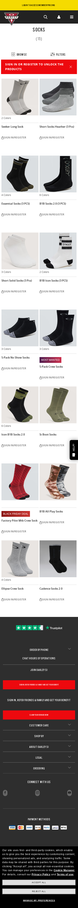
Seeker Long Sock (12, 126)
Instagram (37, 793)
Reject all (39, 891)
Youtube (69, 793)
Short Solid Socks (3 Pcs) (16, 280)
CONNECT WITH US (39, 782)
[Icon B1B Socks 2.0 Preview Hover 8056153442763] (20, 404)
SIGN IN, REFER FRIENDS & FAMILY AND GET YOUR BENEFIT (39, 685)
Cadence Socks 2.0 (51, 588)
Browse (21, 54)
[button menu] (71, 17)
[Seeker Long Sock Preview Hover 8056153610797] (20, 97)
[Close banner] (71, 67)
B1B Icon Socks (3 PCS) (54, 280)
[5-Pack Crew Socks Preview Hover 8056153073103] (58, 328)
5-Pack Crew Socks (51, 366)
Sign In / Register (58, 17)
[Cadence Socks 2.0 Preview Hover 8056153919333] (58, 558)
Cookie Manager (64, 870)
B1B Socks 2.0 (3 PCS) (53, 203)
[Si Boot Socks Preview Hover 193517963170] (58, 404)
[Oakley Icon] (12, 17)
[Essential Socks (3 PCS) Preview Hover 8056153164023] (20, 174)
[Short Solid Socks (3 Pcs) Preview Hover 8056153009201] (20, 251)
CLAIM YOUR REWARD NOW (39, 715)
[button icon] (45, 17)
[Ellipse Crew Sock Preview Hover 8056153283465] (20, 558)
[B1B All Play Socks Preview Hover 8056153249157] (58, 481)
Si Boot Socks (48, 434)
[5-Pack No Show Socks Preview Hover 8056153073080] (20, 328)
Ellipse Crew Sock (12, 588)
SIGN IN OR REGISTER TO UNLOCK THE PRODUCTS (34, 66)
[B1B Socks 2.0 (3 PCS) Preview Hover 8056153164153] (58, 174)
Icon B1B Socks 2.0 (13, 434)
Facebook (5, 793)
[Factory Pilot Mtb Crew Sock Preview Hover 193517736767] (20, 481)
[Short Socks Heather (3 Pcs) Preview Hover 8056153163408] (58, 97)
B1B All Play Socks (51, 511)
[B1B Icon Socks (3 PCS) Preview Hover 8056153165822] (58, 251)
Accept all (39, 882)
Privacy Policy (41, 874)
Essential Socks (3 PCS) (15, 203)
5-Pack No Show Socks (15, 357)
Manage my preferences (39, 900)
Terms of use (65, 874)
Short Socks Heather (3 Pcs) (57, 126)
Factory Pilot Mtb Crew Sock (19, 520)
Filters (60, 54)
